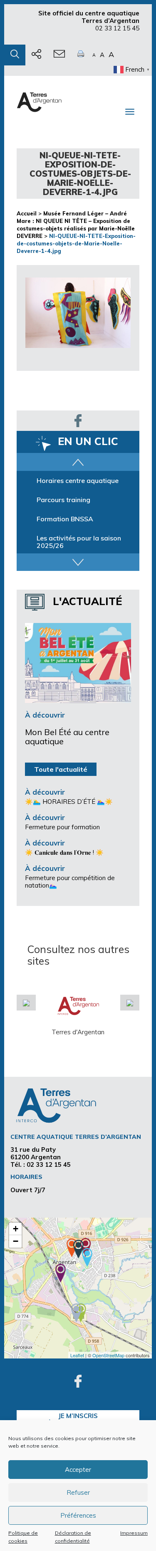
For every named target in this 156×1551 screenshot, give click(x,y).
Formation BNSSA (65, 519)
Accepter (78, 1469)
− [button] (15, 1241)
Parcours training (63, 499)
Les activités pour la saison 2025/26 (79, 542)
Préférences (78, 1515)
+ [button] (15, 1228)
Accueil (27, 213)
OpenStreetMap (108, 1355)
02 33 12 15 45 (117, 28)
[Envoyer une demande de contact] (59, 55)
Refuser (78, 1492)
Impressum (134, 1533)
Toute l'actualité (60, 769)
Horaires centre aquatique (78, 480)
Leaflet (77, 1355)
